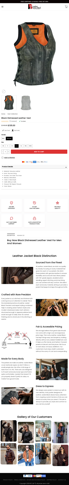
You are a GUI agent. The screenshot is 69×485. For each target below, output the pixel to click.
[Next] (64, 53)
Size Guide (17, 130)
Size (2, 142)
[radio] (3, 138)
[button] (2, 6)
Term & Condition (19, 480)
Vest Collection (12, 114)
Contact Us (62, 480)
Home (3, 114)
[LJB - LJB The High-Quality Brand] (34, 6)
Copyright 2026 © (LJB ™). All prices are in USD (34, 483)
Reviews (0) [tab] (21, 235)
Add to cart (39, 152)
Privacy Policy (8, 480)
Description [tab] (11, 235)
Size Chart (7, 130)
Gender (3, 134)
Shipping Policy (52, 480)
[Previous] (5, 53)
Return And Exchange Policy (36, 480)
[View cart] (66, 6)
